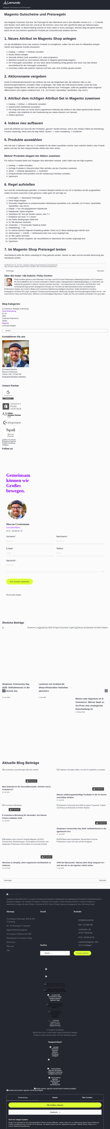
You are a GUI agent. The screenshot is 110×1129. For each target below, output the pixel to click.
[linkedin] (5, 297)
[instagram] (3, 453)
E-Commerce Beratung (35, 899)
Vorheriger (10, 271)
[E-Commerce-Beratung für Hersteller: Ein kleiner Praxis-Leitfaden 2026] (11, 805)
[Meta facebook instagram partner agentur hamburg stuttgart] (10, 440)
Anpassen (54, 1112)
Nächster (100, 271)
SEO (38, 266)
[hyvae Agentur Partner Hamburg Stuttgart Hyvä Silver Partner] (55, 1078)
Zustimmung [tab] (23, 1097)
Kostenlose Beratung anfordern (14, 377)
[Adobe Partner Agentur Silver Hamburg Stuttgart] (11, 412)
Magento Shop (24, 266)
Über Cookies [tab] (87, 1097)
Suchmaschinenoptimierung (48, 266)
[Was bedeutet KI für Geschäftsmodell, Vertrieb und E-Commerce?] (20, 770)
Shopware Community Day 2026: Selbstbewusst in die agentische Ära (16, 687)
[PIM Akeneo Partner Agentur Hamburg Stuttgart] (55, 1004)
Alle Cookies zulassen (55, 1105)
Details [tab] (55, 1097)
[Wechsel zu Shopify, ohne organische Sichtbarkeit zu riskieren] (27, 844)
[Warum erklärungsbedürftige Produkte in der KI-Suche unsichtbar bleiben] (81, 770)
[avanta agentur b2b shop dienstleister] (55, 995)
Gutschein (11, 266)
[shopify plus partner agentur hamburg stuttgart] (12, 402)
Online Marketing (66, 902)
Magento (16, 266)
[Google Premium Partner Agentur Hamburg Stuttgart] (8, 390)
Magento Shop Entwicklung (38, 265)
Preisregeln (32, 266)
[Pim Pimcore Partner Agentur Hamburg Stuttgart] (55, 1011)
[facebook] (41, 918)
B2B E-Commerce (80, 902)
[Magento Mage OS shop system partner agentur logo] (55, 984)
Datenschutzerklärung (22, 1126)
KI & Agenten (54, 902)
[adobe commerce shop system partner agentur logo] (55, 989)
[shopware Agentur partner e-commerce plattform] (11, 419)
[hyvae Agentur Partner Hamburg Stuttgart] (10, 427)
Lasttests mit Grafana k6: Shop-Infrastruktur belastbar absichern (53, 687)
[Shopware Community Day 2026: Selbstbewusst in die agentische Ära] (82, 808)
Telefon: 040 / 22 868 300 (11, 374)
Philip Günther (45, 275)
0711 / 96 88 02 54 (14, 531)
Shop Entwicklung (52, 265)
